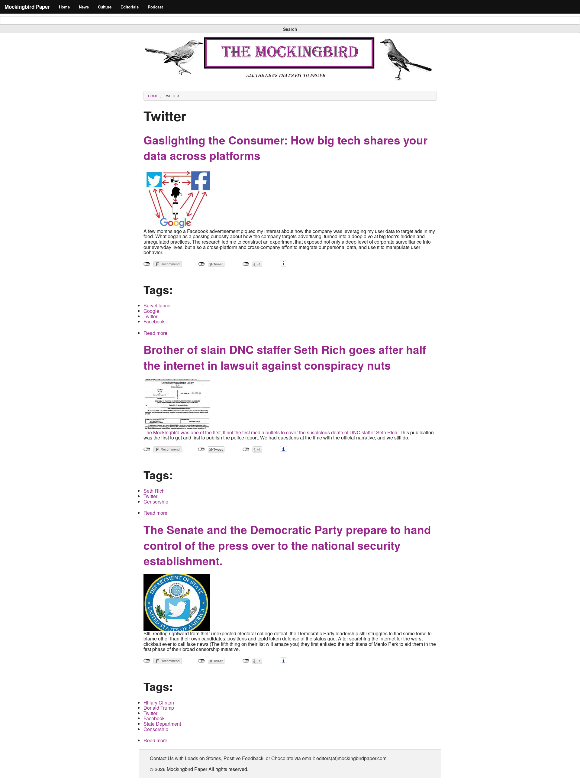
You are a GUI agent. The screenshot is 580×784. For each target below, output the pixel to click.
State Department (162, 723)
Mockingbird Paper (27, 6)
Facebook (154, 321)
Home (64, 7)
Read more (155, 332)
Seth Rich (154, 490)
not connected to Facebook (146, 264)
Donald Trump (158, 707)
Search (290, 29)
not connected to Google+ (246, 264)
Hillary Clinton (158, 702)
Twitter (171, 95)
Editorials (130, 7)
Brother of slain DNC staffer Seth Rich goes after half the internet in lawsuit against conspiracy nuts (284, 357)
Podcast (155, 7)
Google (151, 310)
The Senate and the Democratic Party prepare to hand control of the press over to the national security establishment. (287, 545)
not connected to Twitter (201, 264)
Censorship (155, 501)
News (84, 7)
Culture (104, 7)
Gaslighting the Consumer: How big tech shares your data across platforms (285, 148)
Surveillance (156, 305)
